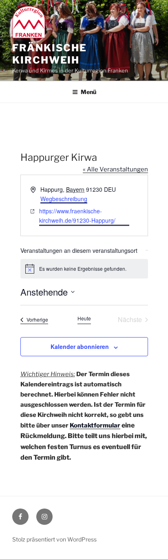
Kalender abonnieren (80, 346)
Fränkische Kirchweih (49, 54)
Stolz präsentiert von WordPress (54, 539)
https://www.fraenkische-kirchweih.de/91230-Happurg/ (77, 215)
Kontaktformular (95, 425)
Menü (88, 91)
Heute (84, 318)
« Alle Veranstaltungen (115, 169)
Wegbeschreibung (63, 199)
